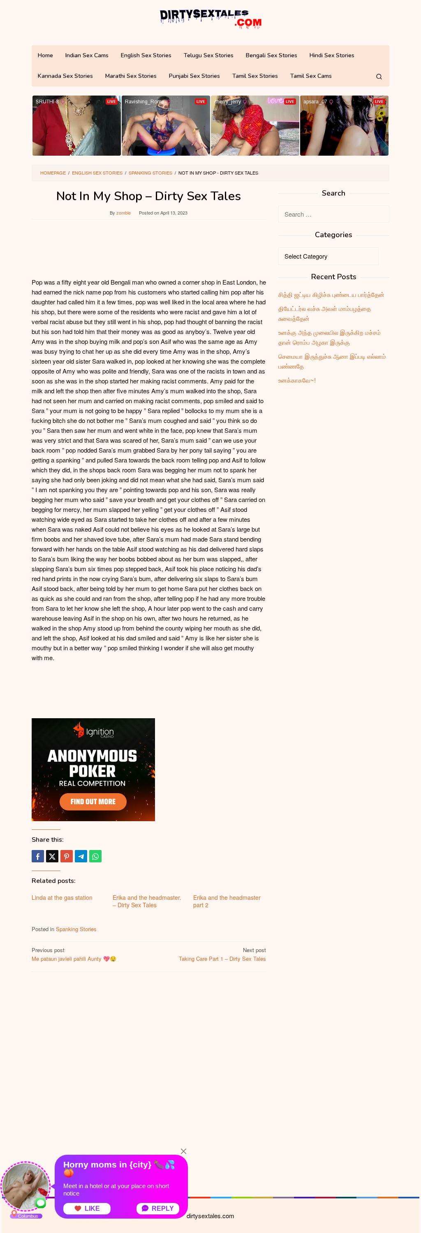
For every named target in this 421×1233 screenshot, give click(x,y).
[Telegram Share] (81, 856)
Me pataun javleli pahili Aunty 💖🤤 (74, 954)
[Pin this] (66, 856)
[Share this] (38, 856)
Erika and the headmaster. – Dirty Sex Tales (147, 901)
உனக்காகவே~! (297, 380)
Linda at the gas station (62, 897)
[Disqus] (149, 1083)
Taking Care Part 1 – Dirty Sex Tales (222, 954)
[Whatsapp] (95, 856)
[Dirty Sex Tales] (210, 17)
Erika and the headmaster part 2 (227, 901)
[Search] (379, 76)
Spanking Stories (76, 929)
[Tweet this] (52, 856)
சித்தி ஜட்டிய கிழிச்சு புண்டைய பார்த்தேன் (331, 294)
